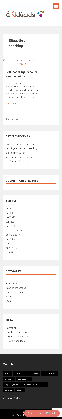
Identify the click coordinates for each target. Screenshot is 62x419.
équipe (19, 390)
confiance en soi (49, 373)
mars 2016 (11, 247)
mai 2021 (10, 217)
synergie (8, 390)
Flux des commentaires (18, 336)
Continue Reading (16, 103)
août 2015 (11, 252)
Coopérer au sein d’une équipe (21, 144)
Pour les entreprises (16, 287)
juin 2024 (10, 208)
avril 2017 (11, 243)
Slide (8, 296)
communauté (32, 373)
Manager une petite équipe (19, 157)
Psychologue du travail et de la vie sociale (21, 384)
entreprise (9, 379)
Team (9, 301)
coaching (18, 373)
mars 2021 (11, 226)
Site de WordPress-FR (17, 341)
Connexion (11, 328)
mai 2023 (10, 213)
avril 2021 (11, 221)
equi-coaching (24, 379)
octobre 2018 (13, 234)
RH (44, 384)
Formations (11, 283)
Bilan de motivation (15, 152)
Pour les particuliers (16, 292)
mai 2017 (10, 239)
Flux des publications (16, 332)
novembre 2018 (14, 230)
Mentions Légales (11, 398)
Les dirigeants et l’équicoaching (21, 148)
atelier (7, 373)
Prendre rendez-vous (37, 413)
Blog (8, 279)
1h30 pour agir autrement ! (19, 161)
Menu (56, 6)
